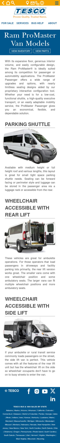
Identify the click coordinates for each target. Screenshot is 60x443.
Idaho (55, 414)
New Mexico (14, 428)
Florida (41, 414)
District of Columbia (29, 414)
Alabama (9, 410)
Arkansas (32, 410)
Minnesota (40, 421)
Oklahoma (8, 431)
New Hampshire (44, 424)
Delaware (17, 414)
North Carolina (35, 428)
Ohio (56, 428)
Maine (51, 417)
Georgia (48, 414)
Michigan (31, 421)
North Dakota (47, 428)
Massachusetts (20, 421)
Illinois (8, 417)
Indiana (15, 417)
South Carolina (50, 431)
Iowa (21, 417)
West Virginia (21, 438)
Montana (16, 424)
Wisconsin (32, 438)
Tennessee (20, 435)
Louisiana (44, 417)
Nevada (33, 424)
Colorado (49, 410)
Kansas (27, 417)
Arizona (24, 410)
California (40, 410)
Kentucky (35, 417)
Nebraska (25, 424)
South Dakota (9, 435)
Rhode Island (38, 431)
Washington (50, 435)
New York (24, 428)
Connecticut (7, 414)
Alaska (17, 410)
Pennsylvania (26, 431)
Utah (28, 435)
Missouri (8, 424)
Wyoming (40, 438)
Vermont (34, 435)
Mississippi (49, 421)
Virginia (42, 435)
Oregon (17, 431)
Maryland (9, 421)
